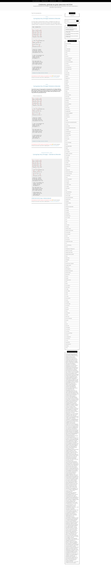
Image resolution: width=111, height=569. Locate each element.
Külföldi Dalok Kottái (69, 241)
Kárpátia (67, 208)
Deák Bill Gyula (68, 131)
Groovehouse (68, 166)
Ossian (67, 292)
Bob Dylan (67, 96)
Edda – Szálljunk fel (69, 27)
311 (66, 47)
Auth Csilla (67, 72)
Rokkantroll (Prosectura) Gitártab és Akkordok (72, 36)
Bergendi (67, 85)
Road (66, 311)
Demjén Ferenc (68, 135)
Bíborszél (67, 89)
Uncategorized (68, 336)
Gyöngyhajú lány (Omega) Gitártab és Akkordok (46, 18)
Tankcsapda (68, 327)
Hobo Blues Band (69, 179)
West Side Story (68, 344)
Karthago (67, 210)
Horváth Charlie (68, 184)
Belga (67, 83)
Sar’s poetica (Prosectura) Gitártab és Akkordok (72, 34)
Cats (66, 118)
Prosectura (67, 305)
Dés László (67, 138)
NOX (66, 281)
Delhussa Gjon (68, 133)
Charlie (67, 120)
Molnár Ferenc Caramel (70, 263)
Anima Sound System (69, 61)
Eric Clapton (68, 151)
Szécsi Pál (67, 325)
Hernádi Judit (68, 175)
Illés (66, 190)
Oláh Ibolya (68, 287)
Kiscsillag (67, 226)
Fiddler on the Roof (69, 153)
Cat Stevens (68, 116)
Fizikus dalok (68, 155)
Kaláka (67, 204)
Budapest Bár (68, 111)
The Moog (67, 331)
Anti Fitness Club (68, 67)
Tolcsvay (67, 334)
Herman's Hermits (69, 173)
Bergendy (67, 87)
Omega (47, 16)
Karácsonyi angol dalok (69, 206)
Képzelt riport (68, 215)
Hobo (67, 177)
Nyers (67, 283)
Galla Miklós (68, 160)
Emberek (67, 149)
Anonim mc (68, 65)
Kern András (68, 217)
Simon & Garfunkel (69, 318)
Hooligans (67, 182)
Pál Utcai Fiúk (68, 298)
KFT (66, 219)
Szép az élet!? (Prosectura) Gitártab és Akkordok (72, 32)
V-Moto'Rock (68, 338)
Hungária (67, 186)
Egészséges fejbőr (69, 146)
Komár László (68, 232)
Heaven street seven (69, 171)
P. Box (67, 294)
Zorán (67, 347)
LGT (66, 243)
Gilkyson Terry (68, 164)
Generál (67, 162)
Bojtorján (67, 100)
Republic (67, 309)
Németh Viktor (68, 272)
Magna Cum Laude (69, 250)
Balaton (67, 76)
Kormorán (67, 237)
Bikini (66, 91)
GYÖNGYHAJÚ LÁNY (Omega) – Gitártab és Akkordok (41, 198)
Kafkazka (67, 201)
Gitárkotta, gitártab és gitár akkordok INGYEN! (55, 5)
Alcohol (67, 56)
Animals (67, 63)
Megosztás (72, 15)
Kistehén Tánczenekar (69, 230)
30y (66, 45)
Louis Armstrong (68, 245)
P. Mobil (67, 296)
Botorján (67, 105)
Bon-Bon (67, 102)
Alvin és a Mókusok (69, 58)
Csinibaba (67, 129)
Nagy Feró (67, 267)
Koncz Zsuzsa (68, 234)
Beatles (67, 80)
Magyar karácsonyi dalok (70, 254)
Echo (66, 140)
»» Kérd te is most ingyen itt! (54, 77)
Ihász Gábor (68, 188)
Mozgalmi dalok (68, 265)
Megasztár (67, 259)
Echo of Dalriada (68, 142)
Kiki (66, 223)
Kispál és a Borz (68, 228)
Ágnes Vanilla (68, 50)
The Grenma (68, 329)
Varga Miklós (68, 342)
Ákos (66, 52)
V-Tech (67, 340)
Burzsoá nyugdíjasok (69, 113)
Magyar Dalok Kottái (45, 152)
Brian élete (67, 107)
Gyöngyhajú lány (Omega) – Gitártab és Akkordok (47, 154)
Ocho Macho (68, 285)
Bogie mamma (68, 98)
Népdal (67, 278)
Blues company (68, 94)
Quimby (67, 307)
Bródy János (68, 109)
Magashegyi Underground (70, 248)
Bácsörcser (67, 74)
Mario (67, 256)
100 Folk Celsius (68, 43)
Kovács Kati (68, 239)
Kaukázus (67, 212)
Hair (66, 168)
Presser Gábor (68, 303)
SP (66, 322)
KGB (66, 221)
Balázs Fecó (68, 78)
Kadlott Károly (68, 199)
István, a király (68, 195)
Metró (67, 261)
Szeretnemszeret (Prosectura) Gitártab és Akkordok (71, 29)
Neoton (67, 276)
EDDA (67, 144)
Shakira (67, 314)
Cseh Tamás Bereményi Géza (70, 127)
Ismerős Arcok (68, 193)
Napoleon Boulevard (69, 270)
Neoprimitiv (68, 274)
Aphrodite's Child (68, 69)
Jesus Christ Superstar (69, 197)
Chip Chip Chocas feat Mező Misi (71, 122)
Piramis (67, 300)
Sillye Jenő (67, 316)
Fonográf (67, 157)
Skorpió (67, 320)
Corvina (67, 124)
